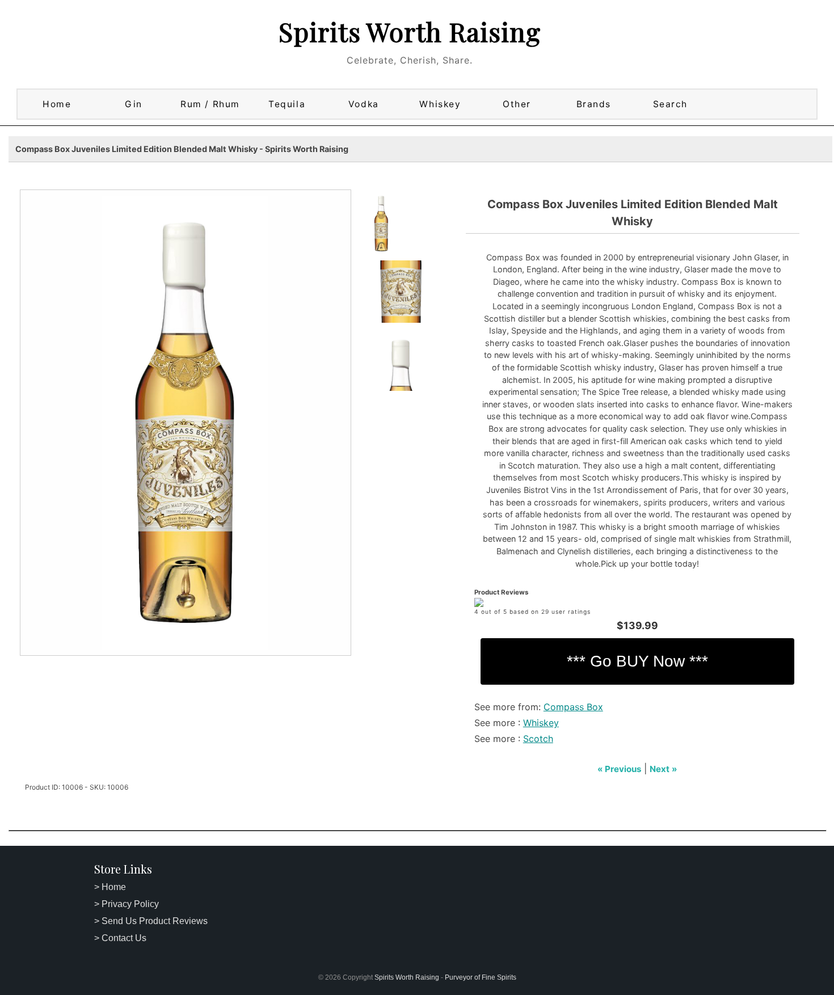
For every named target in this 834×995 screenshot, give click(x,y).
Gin (133, 104)
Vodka (363, 104)
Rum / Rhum (210, 104)
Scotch (538, 738)
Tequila (286, 104)
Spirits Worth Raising (410, 31)
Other (517, 104)
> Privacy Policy (126, 904)
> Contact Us (120, 938)
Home (57, 104)
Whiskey (440, 104)
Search (670, 104)
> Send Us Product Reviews (151, 921)
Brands (593, 104)
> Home (110, 887)
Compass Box (573, 706)
